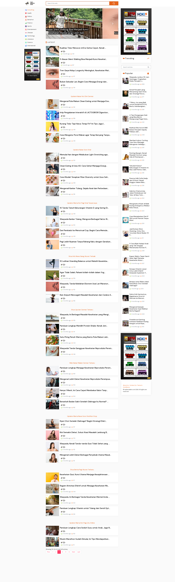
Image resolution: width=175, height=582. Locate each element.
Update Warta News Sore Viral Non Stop (82, 416)
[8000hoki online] (28, 53)
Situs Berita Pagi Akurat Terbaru (82, 470)
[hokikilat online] (35, 53)
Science (30, 42)
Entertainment (31, 29)
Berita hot (30, 19)
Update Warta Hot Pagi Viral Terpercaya (82, 203)
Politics (29, 16)
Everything (30, 10)
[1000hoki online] (28, 57)
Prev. (48, 552)
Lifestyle (30, 32)
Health (29, 13)
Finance (29, 23)
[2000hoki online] (35, 66)
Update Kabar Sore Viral (82, 150)
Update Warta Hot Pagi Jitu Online (82, 523)
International (31, 45)
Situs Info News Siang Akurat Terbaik (82, 256)
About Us (126, 385)
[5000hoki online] (35, 57)
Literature (30, 39)
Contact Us (133, 385)
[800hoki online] (28, 66)
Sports (29, 26)
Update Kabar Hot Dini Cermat (82, 96)
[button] (51, 23)
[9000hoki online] (35, 62)
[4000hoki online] (28, 70)
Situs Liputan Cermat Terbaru (82, 310)
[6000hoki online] (35, 70)
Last (78, 552)
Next (73, 552)
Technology (31, 36)
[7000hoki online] (28, 62)
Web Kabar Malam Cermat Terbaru (82, 363)
